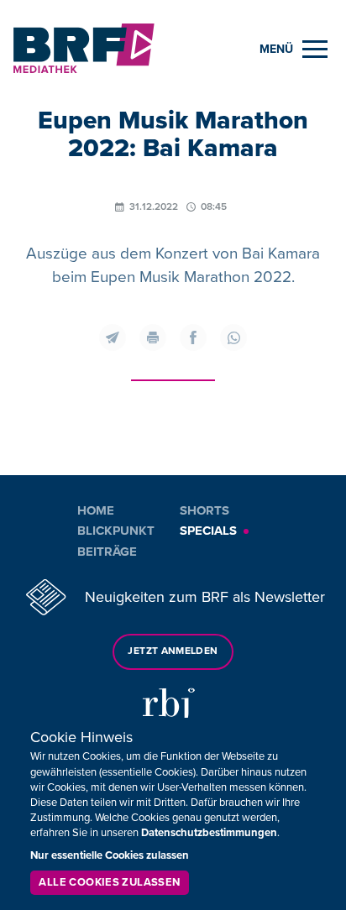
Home (95, 510)
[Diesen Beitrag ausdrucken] (152, 337)
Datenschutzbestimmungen (209, 832)
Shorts (204, 510)
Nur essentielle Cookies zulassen (109, 855)
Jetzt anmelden (173, 651)
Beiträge (107, 551)
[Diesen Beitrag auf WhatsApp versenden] (233, 337)
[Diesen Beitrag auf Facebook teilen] (193, 337)
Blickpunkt (116, 530)
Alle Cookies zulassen (109, 882)
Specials (208, 530)
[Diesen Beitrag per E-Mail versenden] (112, 337)
